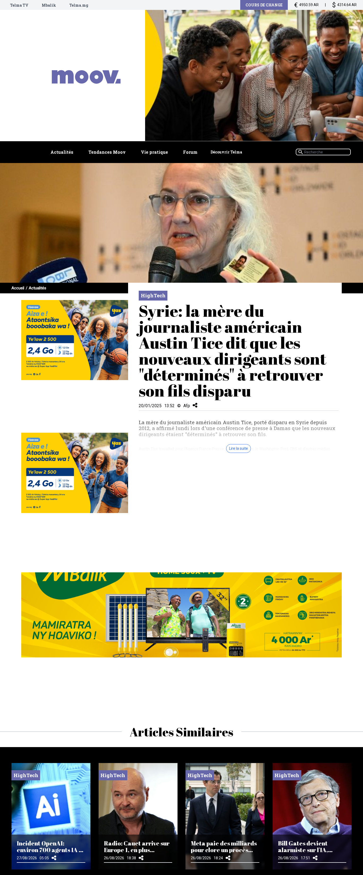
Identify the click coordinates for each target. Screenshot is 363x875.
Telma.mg (78, 5)
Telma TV (19, 5)
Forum (190, 152)
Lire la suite (238, 448)
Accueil (17, 288)
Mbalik (49, 5)
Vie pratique (154, 152)
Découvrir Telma (226, 152)
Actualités (61, 152)
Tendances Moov (107, 152)
